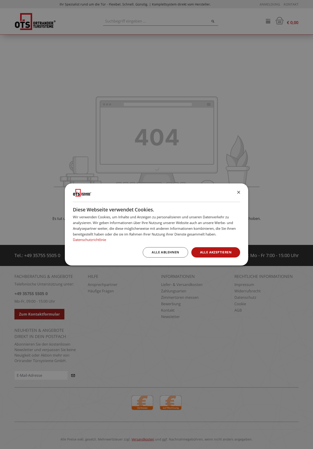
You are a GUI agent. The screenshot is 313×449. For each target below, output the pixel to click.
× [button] (238, 192)
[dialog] (156, 224)
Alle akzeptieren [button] (215, 252)
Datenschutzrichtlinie (89, 239)
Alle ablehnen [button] (165, 252)
